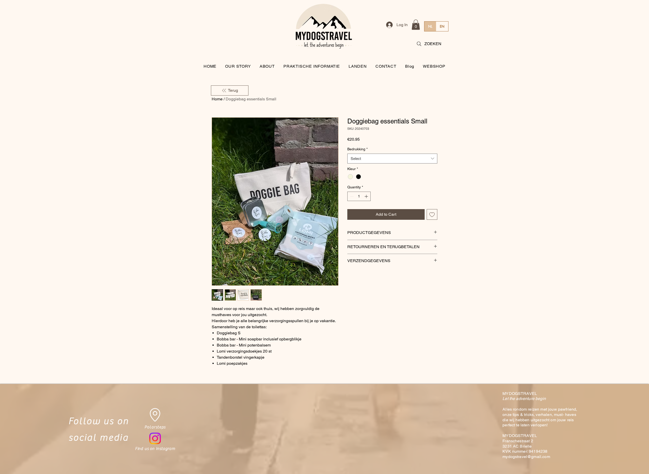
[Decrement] (351, 196)
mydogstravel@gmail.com (526, 456)
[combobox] (392, 158)
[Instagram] (155, 438)
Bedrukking (357, 149)
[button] (415, 25)
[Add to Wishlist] (432, 214)
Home (217, 99)
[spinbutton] (359, 196)
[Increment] (367, 196)
